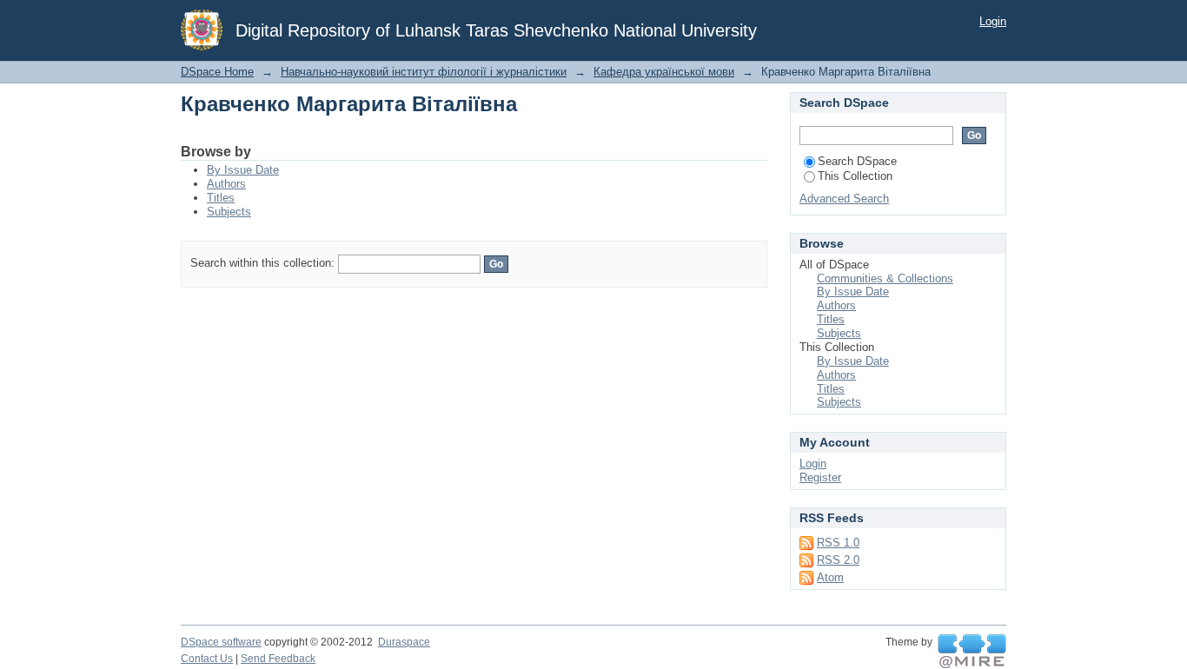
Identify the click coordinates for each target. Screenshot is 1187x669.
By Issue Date (243, 169)
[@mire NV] (972, 652)
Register (820, 477)
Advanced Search (844, 198)
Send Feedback (278, 658)
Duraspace (404, 642)
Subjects (229, 211)
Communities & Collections (885, 278)
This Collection (855, 175)
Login (992, 21)
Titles (221, 197)
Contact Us (207, 658)
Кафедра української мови (664, 71)
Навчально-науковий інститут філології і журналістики (424, 71)
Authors (226, 183)
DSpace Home (217, 71)
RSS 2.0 (838, 559)
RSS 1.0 (838, 542)
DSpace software (221, 642)
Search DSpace (857, 161)
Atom (830, 577)
